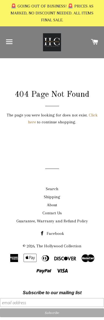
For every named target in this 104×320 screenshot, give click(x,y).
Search (52, 188)
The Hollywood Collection (59, 245)
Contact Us (52, 212)
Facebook (54, 233)
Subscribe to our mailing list (52, 292)
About (52, 204)
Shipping (52, 196)
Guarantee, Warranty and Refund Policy (52, 221)
